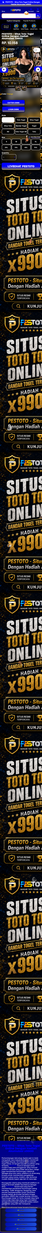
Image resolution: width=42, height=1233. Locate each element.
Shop (3, 11)
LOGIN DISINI (13, 109)
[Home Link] (15, 10)
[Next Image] (38, 69)
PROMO (22, 1210)
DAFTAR (22, 1219)
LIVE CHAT (22, 1228)
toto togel (10, 1187)
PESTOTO (13, 1166)
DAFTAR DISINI (13, 103)
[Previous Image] (4, 69)
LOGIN (22, 1214)
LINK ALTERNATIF (22, 1223)
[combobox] (19, 16)
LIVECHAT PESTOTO (21, 166)
